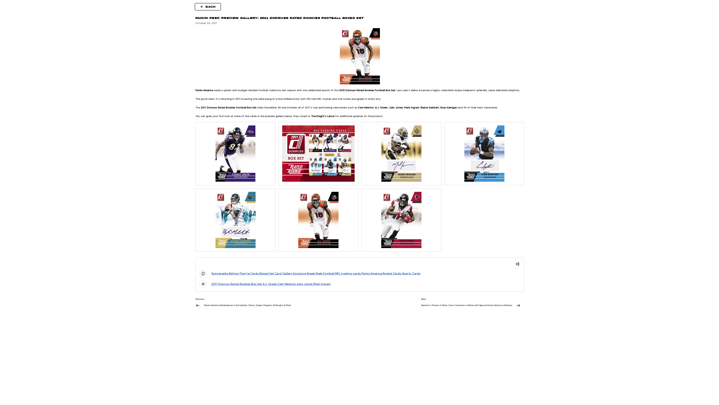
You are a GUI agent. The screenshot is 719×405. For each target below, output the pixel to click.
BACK (211, 6)
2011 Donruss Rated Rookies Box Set (236, 284)
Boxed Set (267, 273)
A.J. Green (270, 284)
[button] (359, 264)
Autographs (219, 273)
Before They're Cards (244, 273)
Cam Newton (287, 284)
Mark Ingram (322, 284)
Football (329, 273)
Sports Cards (411, 273)
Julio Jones (304, 284)
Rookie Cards (392, 273)
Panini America (371, 273)
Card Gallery (283, 273)
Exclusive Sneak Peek (307, 273)
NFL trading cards (348, 273)
